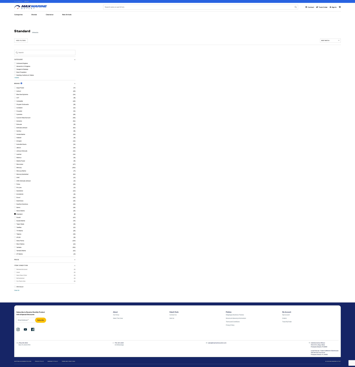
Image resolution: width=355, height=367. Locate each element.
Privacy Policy (230, 325)
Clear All (16, 290)
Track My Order (287, 321)
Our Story (116, 315)
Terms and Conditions (233, 321)
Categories (18, 15)
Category (18, 59)
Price (16, 259)
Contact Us (173, 315)
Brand (17, 83)
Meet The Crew (118, 318)
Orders (284, 318)
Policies (228, 312)
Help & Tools (174, 312)
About (115, 312)
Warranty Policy (53, 361)
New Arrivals (66, 15)
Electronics (18, 1)
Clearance (49, 15)
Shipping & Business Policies (235, 315)
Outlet (26, 1)
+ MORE (16, 77)
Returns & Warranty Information (236, 318)
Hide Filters (21, 40)
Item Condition (21, 265)
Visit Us (171, 318)
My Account (286, 312)
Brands (34, 15)
